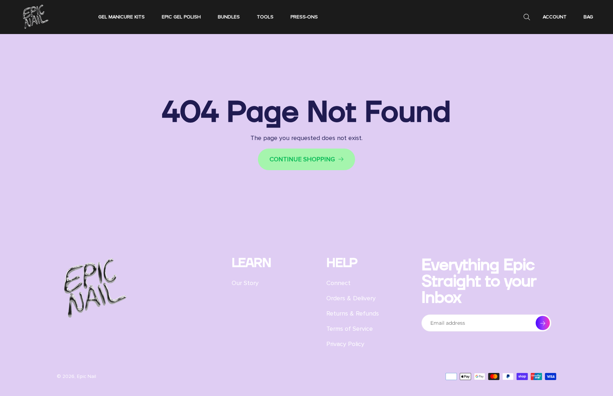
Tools (265, 17)
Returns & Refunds (352, 313)
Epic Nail (86, 376)
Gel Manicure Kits (121, 17)
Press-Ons (304, 17)
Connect (338, 283)
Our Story (245, 283)
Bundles (229, 17)
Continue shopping (302, 159)
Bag (588, 17)
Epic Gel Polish (181, 17)
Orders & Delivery (351, 298)
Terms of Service (349, 329)
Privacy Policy (345, 344)
